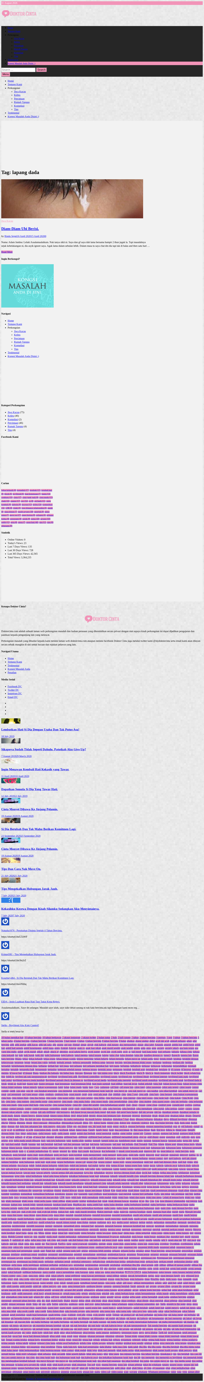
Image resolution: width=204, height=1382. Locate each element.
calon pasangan (153, 1087)
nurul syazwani (79, 1243)
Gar (3, 1137)
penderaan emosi (28, 1254)
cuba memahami (144, 1108)
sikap (104, 1300)
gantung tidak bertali (190, 1133)
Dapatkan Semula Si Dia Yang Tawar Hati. (29, 789)
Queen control (8, 1275)
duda (176, 1122)
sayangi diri (58, 1290)
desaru (188, 1115)
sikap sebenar (171, 1300)
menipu (103, 1229)
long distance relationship (34, 508)
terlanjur (110, 1343)
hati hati (85, 1144)
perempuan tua (8, 1261)
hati (38, 1144)
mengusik (94, 1229)
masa (3, 1215)
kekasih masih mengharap (71, 1183)
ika (69, 1151)
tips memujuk (148, 1357)
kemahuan (11, 1186)
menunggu (136, 1229)
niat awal (191, 1240)
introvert (184, 1155)
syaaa (64, 1314)
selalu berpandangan (145, 1293)
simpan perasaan (17, 1304)
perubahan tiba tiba (130, 1265)
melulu (149, 1222)
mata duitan (82, 1222)
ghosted (50, 1137)
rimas (147, 1279)
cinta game (51, 1098)
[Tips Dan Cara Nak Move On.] (10, 862)
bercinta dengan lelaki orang (137, 1062)
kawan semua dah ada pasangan (67, 1172)
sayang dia (176, 1286)
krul (76, 1194)
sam (59, 1286)
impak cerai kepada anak (130, 1151)
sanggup (107, 1286)
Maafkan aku (79, 1204)
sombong (73, 1304)
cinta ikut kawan (114, 1098)
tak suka (158, 1329)
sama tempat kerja (77, 1286)
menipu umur (114, 1229)
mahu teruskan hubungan (141, 1208)
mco (114, 1222)
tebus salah (55, 1336)
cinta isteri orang (144, 1098)
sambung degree (94, 1286)
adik (12, 1044)
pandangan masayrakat (65, 1247)
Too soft (91, 1364)
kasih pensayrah (160, 1169)
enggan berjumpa (136, 1126)
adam (189, 1041)
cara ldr (29, 1091)
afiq (54, 1044)
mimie (48, 1233)
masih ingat (53, 1219)
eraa (175, 1126)
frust (17, 1133)
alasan (140, 1044)
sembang (94, 1297)
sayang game (189, 1286)
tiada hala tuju (70, 1346)
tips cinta (30, 1357)
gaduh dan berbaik (86, 1133)
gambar (116, 1133)
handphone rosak (127, 1140)
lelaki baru (123, 1197)
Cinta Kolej (187, 1098)
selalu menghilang (178, 1293)
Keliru (17, 42)
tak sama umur (111, 1329)
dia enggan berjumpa (52, 1119)
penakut (140, 1250)
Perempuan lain (164, 1258)
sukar (161, 1311)
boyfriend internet (159, 1076)
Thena (59, 1346)
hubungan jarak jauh (140, 1147)
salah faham (189, 1282)
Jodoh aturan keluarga (46, 1165)
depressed (126, 1115)
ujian (167, 1368)
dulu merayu (49, 1126)
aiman (83, 1044)
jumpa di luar (117, 1165)
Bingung (88, 1073)
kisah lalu (145, 1190)
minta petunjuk (142, 1233)
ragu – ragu (22, 1275)
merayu (188, 1229)
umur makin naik (31, 1371)
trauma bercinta (109, 1364)
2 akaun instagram (71, 1037)
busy (91, 1087)
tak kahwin (142, 1318)
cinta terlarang (195, 1101)
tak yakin (26, 1332)
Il (117, 1151)
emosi (116, 1126)
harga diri (187, 1140)
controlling (54, 1108)
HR (93, 1147)
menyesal (147, 1229)
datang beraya (28, 1115)
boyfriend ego (125, 1076)
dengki (92, 1115)
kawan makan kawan (12, 1172)
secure (135, 1290)
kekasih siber (136, 1183)
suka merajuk (92, 1311)
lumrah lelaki (29, 1204)
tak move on (25, 1325)
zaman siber (194, 1371)
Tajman (116, 1314)
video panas (117, 1371)
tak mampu (189, 1322)
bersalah (14, 1069)
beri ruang (114, 1066)
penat (147, 1250)
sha (43, 1300)
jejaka (190, 1162)
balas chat (114, 1055)
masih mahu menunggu (92, 1219)
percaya (71, 1258)
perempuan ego (148, 1258)
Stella (163, 1304)
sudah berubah (140, 1307)
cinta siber (133, 1101)
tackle (109, 1314)
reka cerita (24, 1279)
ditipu (85, 1122)
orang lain (142, 1243)
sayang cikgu (164, 1286)
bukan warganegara (47, 1087)
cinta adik (143, 1094)
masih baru (177, 1215)
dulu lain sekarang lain (31, 1126)
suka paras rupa (107, 1311)
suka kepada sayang (75, 1311)
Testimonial (13, 60)
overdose (164, 1243)
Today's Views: (16, 543)
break (4, 1083)
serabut (125, 1297)
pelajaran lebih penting (100, 1250)
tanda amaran (102, 1332)
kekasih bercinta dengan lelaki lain (157, 1176)
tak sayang (124, 1329)
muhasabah (125, 1236)
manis (149, 1211)
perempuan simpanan (183, 1258)
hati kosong (106, 1144)
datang (17, 1115)
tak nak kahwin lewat (112, 1325)
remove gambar (64, 1279)
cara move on (120, 1091)
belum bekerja (101, 1058)
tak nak (65, 1325)
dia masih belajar (93, 1119)
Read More (7, 252)
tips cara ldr (196, 1354)
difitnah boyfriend (179, 1119)
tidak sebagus (44, 1354)
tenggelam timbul (49, 1339)
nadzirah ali (18, 1240)
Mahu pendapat (67, 1208)
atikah (40, 1051)
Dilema (12, 1122)
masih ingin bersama (69, 1219)
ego (24, 501)
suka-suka (152, 1311)
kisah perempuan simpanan (164, 1190)
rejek (16, 1279)
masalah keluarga (82, 1215)
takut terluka (89, 1332)
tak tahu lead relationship (184, 1329)
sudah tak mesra (188, 1307)
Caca (96, 1087)
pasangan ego (130, 1247)
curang (15, 501)
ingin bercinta (182, 1151)
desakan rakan (177, 1115)
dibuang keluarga (144, 1119)
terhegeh (136, 1339)
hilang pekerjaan (49, 1147)
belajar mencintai (85, 1058)
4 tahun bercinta (38, 1041)
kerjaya (185, 1186)
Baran (196, 1055)
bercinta (119, 1062)
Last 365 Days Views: (19, 553)
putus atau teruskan (114, 1272)
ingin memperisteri (92, 1155)
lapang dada (7, 1197)
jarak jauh (40, 1162)
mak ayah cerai (28, 1211)
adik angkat (20, 1044)
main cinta (165, 1208)
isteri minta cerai (47, 1158)
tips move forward (45, 1361)
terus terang (181, 1343)
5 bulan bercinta (55, 1041)
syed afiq (81, 1314)
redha (4, 1279)
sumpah (5, 1314)
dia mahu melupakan (73, 1119)
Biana (36, 1073)
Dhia (21, 1119)
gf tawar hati (39, 1137)
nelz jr (164, 1240)
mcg (109, 1222)
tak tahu (167, 1329)
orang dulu (118, 1243)
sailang (158, 1282)
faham (72, 1130)
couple (64, 1108)
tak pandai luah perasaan (180, 1325)
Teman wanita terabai (16, 1339)
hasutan (32, 1144)
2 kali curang (124, 1037)
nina (32, 1243)
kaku (98, 1169)
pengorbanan (89, 1254)
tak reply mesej (81, 1329)
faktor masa (81, 1130)
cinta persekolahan (118, 1101)
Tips (16, 56)
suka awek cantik (25, 1311)
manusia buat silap (162, 1211)
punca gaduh (48, 1272)
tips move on (61, 1361)
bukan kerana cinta (192, 1083)
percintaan (81, 1258)
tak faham (121, 1318)
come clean (151, 1105)
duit (17, 1126)
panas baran (30, 1247)
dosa (152, 1122)
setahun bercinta (178, 1297)
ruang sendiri (46, 1282)
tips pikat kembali (130, 1361)
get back (40, 501)
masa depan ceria (44, 1215)
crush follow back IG (91, 1108)
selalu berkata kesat (124, 1293)
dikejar (4, 1122)
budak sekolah (145, 1083)
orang (109, 1243)
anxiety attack (172, 1048)
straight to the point (176, 1304)
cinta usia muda (9, 1105)
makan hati (63, 1211)
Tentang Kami (14, 31)
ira (197, 1155)
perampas (131, 1254)
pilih (156, 1265)
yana (179, 1371)
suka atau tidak (8, 1311)
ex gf (9, 1130)
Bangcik (175, 1055)
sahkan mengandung (143, 1282)
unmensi (65, 1371)
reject (10, 1279)
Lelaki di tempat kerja (173, 1197)
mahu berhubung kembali (137, 1204)
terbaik (96, 1339)
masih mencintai (113, 1219)
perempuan (134, 1258)
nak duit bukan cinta (78, 1240)
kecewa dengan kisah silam (127, 1172)
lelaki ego (190, 1197)
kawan (182, 1169)
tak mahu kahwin (115, 1322)
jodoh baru (63, 1165)
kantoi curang (127, 1169)
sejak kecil (38, 1293)
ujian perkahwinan (180, 1368)
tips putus (144, 1361)
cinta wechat (45, 1105)
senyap (117, 1297)
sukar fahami (188, 1311)
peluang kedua (128, 1250)
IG (50, 1151)
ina (158, 1151)
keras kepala (153, 1186)
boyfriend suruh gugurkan (145, 1080)
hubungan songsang (192, 1147)
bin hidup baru (67, 1073)
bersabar (5, 1069)
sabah (119, 1282)
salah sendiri (26, 1286)
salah (179, 1282)
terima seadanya (189, 1339)
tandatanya (115, 1332)
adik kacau (32, 1044)
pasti (42, 1250)
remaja (45, 1279)
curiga (26, 1112)
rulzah (63, 1282)
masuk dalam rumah (66, 1222)
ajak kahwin (100, 1044)
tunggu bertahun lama (28, 1368)
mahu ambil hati (95, 1204)
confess (188, 1105)
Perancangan (143, 1254)
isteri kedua (32, 1158)
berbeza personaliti (81, 1062)
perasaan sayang (15, 1258)
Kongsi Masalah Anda (19, 669)
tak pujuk (55, 1329)
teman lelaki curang (148, 1336)
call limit (114, 1087)
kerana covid (139, 1186)
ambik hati (177, 1044)
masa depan (10, 511)
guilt (178, 1137)
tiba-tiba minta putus (190, 1346)
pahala (197, 1243)
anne (154, 1048)
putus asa (99, 1272)
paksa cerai (6, 1247)
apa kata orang (186, 1048)
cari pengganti (14, 1094)
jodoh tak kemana (78, 1165)
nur (43, 1243)
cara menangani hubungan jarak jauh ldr (93, 1091)
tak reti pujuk (96, 1329)
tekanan (83, 1336)
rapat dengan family (170, 1275)
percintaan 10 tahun (97, 1258)
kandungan (107, 1169)
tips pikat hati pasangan (109, 1361)
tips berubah (183, 1354)
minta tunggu (182, 1233)
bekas (25, 1058)
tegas (63, 1336)
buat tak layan (130, 1083)
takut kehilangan (74, 1332)
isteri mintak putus (65, 1158)
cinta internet (129, 1098)
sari (147, 1286)
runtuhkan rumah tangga (92, 1282)
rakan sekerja (57, 1275)
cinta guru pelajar (84, 1098)
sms (44, 1304)
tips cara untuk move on (13, 1357)
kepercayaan (115, 1186)
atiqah (47, 1051)
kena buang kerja (67, 1186)
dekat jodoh (82, 1115)
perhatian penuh (62, 1261)
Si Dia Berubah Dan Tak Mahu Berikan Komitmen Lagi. (38, 829)
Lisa (157, 1201)
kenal (79, 1186)
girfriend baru (71, 1137)
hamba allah (78, 1140)
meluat (142, 1222)
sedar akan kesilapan (182, 1290)
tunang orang (176, 1364)
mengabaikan (172, 1226)
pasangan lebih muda (148, 1247)
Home (10, 28)
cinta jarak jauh (30, 497)
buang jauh (32, 1083)
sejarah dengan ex (53, 1293)
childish (117, 1094)
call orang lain (126, 1087)
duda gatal (185, 1122)
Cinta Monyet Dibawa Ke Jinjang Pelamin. (29, 809)
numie (38, 1243)
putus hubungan (150, 1272)
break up (11, 1083)
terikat (144, 1339)
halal (68, 1140)
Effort (70, 1126)
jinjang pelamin (9, 1165)
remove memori (99, 1279)
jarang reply (119, 1162)
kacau (153, 1165)
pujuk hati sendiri (178, 1268)
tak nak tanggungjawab (135, 1325)
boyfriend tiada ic (193, 1080)
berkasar (146, 1066)
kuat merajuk (124, 1194)
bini (95, 1073)
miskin (197, 1233)
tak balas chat (161, 1314)
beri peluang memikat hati (96, 1066)
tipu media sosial (182, 1361)
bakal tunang (94, 1055)
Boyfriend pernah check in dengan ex (64, 1080)
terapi (69, 1339)
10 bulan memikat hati (12, 1037)
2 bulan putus (103, 1037)
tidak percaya (185, 1350)
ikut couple (83, 1151)
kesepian (194, 1186)
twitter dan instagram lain (101, 1368)
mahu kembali (51, 1208)
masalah (69, 1215)
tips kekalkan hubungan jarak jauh (116, 1357)
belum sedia (147, 1058)
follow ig (170, 1130)
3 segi (169, 1037)
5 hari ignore (70, 1041)
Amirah (64, 1048)
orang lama (153, 1243)
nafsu (27, 1240)
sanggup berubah (121, 1286)
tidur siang (114, 1354)
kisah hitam (133, 1190)
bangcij (167, 1055)
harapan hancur (160, 1140)
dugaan (11, 1126)
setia (14, 522)
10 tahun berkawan (52, 1037)
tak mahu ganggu (97, 1322)
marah (175, 1211)
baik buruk (29, 1055)
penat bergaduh (173, 1250)
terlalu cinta (85, 1343)
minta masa (129, 1233)
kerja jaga (176, 1186)
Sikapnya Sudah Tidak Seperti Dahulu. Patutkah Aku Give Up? (43, 749)
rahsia (42, 1275)
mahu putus (110, 1208)
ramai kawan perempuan (93, 1275)
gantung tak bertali (169, 1133)
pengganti (16, 519)
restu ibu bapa (122, 1279)
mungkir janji (177, 1236)
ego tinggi (82, 1126)
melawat (134, 1222)
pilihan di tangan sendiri (179, 1265)
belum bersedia (116, 1058)
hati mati (116, 1144)
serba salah (135, 1297)
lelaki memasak (13, 1201)
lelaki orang (27, 1201)
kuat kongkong (110, 1194)
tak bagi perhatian (144, 1314)
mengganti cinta (65, 1229)
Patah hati (50, 1250)
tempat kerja (34, 1339)
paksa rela (18, 1247)
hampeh (97, 1140)
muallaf (42, 1236)
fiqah (153, 1130)
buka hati (157, 1083)
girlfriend (82, 1137)
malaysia (124, 1211)
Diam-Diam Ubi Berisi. (20, 229)
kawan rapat (29, 1172)
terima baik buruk (157, 1339)
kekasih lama (50, 1183)
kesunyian (37, 1190)
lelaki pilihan (58, 1201)
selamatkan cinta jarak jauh (19, 1297)
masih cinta (41, 1219)
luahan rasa (16, 1204)
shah (48, 1300)
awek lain (105, 1051)
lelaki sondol (72, 1201)
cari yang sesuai (30, 1094)
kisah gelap (121, 1190)
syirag (89, 1314)
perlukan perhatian (49, 1265)
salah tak (37, 1286)
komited (5, 1194)
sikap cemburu (128, 1300)
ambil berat (188, 1044)
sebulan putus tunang (106, 1290)
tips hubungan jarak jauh (68, 1357)
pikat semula (147, 1265)
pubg (149, 1268)
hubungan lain (158, 1147)
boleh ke (10, 1076)
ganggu (156, 1133)
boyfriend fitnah (141, 1076)
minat (54, 1233)
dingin (29, 1122)
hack (43, 1140)
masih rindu (127, 1219)
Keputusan (127, 1186)
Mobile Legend (15, 1236)
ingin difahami (46, 1155)
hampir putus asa (109, 1140)
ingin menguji (109, 1155)
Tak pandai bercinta (157, 1325)
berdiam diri (178, 1062)
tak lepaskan (7, 1322)
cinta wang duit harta (28, 1105)
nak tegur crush (109, 1240)
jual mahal (93, 1165)
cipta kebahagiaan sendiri (112, 1105)
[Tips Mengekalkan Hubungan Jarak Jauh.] (10, 882)
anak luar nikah (93, 1048)
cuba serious (171, 1108)
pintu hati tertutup (78, 1268)
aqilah (20, 1051)
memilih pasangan (35, 1226)
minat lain (63, 1233)
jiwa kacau (22, 1165)
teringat (32, 1343)
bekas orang (49, 1058)
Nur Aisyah (51, 1243)
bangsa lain (186, 1055)
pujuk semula (194, 1268)
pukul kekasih (15, 1272)
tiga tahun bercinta (150, 1354)
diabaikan (107, 1119)
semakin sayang (82, 1297)
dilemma (21, 1122)
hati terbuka (127, 1144)
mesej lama (21, 1233)
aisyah (90, 1044)
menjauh (126, 1229)
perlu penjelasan (31, 1265)
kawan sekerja (43, 1172)
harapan (147, 1140)
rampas (123, 1275)
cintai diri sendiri (90, 1105)
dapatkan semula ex (189, 1112)
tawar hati (32, 522)
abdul (152, 1041)
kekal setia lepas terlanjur (55, 1176)
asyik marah (30, 1051)
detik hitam (13, 1119)
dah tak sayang (145, 1112)
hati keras (94, 1144)
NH (184, 1240)
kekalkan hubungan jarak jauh (84, 1176)
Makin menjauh (105, 1211)
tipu (50, 522)
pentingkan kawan (116, 1254)
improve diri (150, 1151)
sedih (5, 522)
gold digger (153, 1137)
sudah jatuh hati (156, 1307)
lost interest (191, 1201)
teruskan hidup (18, 1346)
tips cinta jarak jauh (45, 1357)
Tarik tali (162, 1332)
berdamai (157, 1062)
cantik (12, 1091)
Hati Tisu (152, 1144)
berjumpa (125, 1066)
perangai (154, 1254)
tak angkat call (127, 1314)
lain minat (165, 1194)
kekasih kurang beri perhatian (16, 1183)
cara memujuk (65, 1091)
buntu (46, 494)
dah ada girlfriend (47, 1112)
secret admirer (125, 1290)
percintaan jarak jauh (117, 1258)
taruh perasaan (189, 1332)
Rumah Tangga (21, 49)
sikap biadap (114, 1300)
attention (63, 1051)
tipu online (197, 1361)
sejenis (84, 1293)
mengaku (193, 1226)
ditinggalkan (54, 1122)
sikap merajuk (156, 1300)
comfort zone (164, 1105)
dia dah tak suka (33, 1119)
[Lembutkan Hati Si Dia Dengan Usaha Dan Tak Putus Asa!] (10, 722)
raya (183, 1275)
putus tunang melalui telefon (186, 1272)
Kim (113, 1190)
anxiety (160, 1048)
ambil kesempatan (33, 1048)
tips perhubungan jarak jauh (83, 1361)
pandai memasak (44, 1247)
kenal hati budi (90, 1186)
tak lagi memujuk (173, 1318)
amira (57, 1048)
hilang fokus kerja (186, 1144)
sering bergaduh (149, 1297)
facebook (63, 1130)
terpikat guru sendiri (134, 1343)
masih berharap (9, 1219)
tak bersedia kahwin (21, 1318)
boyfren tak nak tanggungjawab (31, 1076)
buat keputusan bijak (81, 1083)
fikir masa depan (141, 1130)
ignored (63, 1151)
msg (35, 1236)
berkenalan (166, 1066)
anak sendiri (127, 1048)
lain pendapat (177, 1194)
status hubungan (103, 1304)
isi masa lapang (13, 1158)
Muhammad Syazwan (108, 1236)
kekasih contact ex (80, 1179)
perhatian (49, 1261)
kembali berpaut (34, 1186)
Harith (24, 1144)
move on (15, 515)
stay (158, 1304)
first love (160, 1130)
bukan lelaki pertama (11, 1087)
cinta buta (6, 1098)
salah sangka (12, 1286)
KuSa (157, 1194)
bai (16, 1055)
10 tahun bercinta (33, 1037)
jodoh (32, 1165)
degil (73, 1115)
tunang (165, 1364)
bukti (60, 1087)
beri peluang (76, 1066)
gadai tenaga (44, 1133)
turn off (75, 1368)
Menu (6, 74)
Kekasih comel (63, 1179)
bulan (66, 1087)
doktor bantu (100, 1122)
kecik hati (147, 1172)
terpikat (119, 1343)
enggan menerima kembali (159, 1126)
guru (192, 1137)
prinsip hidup (130, 1268)
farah (111, 1130)
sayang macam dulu (11, 1290)
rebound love (192, 1275)
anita (143, 1048)
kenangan (103, 1186)
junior (146, 1165)
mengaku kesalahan (11, 1229)
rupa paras (110, 1282)
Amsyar (72, 1048)
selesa (47, 1297)
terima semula (8, 1343)
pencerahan (187, 1250)
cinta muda (46, 497)
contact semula (16, 1108)
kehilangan (183, 1172)
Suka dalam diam (55, 1311)
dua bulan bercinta (164, 1122)
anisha (137, 1048)
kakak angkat (62, 1169)
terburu (116, 1339)
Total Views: (14, 557)
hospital (87, 1147)
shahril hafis (57, 1300)
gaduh (73, 1133)
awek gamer (94, 1051)
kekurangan (163, 1183)
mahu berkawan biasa (177, 1204)
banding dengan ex (153, 1055)
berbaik (52, 1062)
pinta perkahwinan (59, 1268)
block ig (149, 1073)
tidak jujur (92, 1350)
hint (76, 1147)
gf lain (29, 1137)
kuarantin (83, 1194)
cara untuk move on (188, 1091)
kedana (155, 1172)
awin (125, 1051)
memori (49, 1226)
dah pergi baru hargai (127, 1112)
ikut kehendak (109, 1151)
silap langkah (184, 1300)
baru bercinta (7, 1058)
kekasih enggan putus (101, 1179)
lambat (197, 1194)
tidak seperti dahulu (76, 1354)
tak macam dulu (22, 1322)
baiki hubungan (52, 1055)
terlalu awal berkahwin (67, 1343)
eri (179, 1126)
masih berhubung (26, 1219)
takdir (56, 1332)
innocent (150, 1155)
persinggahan (91, 1265)
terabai (62, 1339)
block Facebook (128, 1073)
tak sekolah (136, 1329)
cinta (17, 497)
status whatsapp (119, 1304)
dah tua (157, 1112)
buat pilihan (117, 1083)
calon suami (185, 1087)
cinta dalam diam (20, 1098)
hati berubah (47, 1144)
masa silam (59, 1215)
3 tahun (176, 1037)
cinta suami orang (161, 1101)
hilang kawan (15, 1147)
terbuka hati (106, 1339)
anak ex (81, 1048)
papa (120, 1247)
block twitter (177, 1073)
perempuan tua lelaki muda (30, 1261)
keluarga (186, 1183)
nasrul (142, 1240)
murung (195, 1236)
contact (4, 1108)
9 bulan (122, 1041)
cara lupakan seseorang (45, 1091)
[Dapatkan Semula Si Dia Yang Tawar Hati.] (10, 782)
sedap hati (166, 1290)
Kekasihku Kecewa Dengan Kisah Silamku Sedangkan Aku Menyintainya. (50, 908)
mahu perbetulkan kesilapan (89, 1208)
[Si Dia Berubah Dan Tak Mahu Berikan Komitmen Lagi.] (10, 822)
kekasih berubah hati (44, 1179)
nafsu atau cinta (38, 1240)
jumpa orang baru (133, 1165)
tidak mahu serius (125, 1350)
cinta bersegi (166, 1094)
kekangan (104, 1176)
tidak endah (80, 1350)
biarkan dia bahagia (49, 1073)
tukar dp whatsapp (152, 1364)
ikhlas (74, 1151)
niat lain (13, 1243)
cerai (90, 1094)
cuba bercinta (114, 1108)
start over (89, 1304)
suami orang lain (93, 1307)
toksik (43, 1364)
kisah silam (183, 1190)
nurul (69, 1243)
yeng (184, 1371)
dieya (166, 1119)
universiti (45, 1371)
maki (71, 1211)
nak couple (62, 1240)
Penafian (12, 672)
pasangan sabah (167, 1247)
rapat (157, 1275)
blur (3, 1076)
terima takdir (22, 1343)
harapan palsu (175, 1140)
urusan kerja (76, 1371)
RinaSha (154, 1279)
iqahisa (192, 1155)
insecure (164, 1155)
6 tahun (81, 1041)
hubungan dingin (120, 1147)
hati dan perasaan (72, 1144)
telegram (119, 1336)
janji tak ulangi (189, 1158)
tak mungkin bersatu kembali (47, 1325)
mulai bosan (150, 1236)
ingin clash (32, 1155)
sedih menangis (25, 1293)
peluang (41, 515)
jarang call (80, 1162)
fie (131, 1130)
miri (192, 1233)
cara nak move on (137, 1091)
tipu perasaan (8, 1364)
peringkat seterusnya (81, 1261)
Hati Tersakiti (141, 1144)
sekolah (105, 1293)
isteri (24, 1158)
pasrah (36, 1250)
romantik (187, 1279)
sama (64, 1286)
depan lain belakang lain (108, 1115)
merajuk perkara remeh (172, 1229)
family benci (102, 1130)
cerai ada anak (100, 1094)
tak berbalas (190, 1314)
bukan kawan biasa (172, 1083)
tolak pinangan (79, 1364)
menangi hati (87, 1226)
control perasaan (40, 1108)
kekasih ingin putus (172, 1179)
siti (39, 1304)
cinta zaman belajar (62, 1105)
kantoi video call (142, 1169)
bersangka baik (26, 1069)
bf (169, 1069)
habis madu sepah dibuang (27, 1140)
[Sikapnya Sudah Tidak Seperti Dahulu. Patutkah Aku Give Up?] (10, 742)
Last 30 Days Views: (18, 550)
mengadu (184, 1226)
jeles (196, 1162)
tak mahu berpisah (79, 1322)
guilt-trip (185, 1137)
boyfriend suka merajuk (119, 1080)
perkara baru (152, 1261)
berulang (163, 1069)
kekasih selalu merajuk (118, 1183)
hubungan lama (173, 1147)
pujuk (26, 519)
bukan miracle (30, 1087)
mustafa (5, 1240)
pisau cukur (93, 1268)
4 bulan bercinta (22, 1041)
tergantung (126, 1339)
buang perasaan (46, 1083)
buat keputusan (33, 494)
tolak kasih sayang (61, 1364)
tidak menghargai (143, 1350)
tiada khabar (105, 1346)
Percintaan (18, 45)
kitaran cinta (196, 1190)
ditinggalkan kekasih (71, 1122)
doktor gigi (125, 1122)
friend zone (181, 1130)
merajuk (39, 511)
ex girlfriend (19, 1130)
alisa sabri (149, 1044)
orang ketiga (28, 515)
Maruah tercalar (193, 1211)
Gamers (148, 1133)
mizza (4, 1236)
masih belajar (190, 1215)
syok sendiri (99, 1314)
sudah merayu (172, 1307)
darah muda (7, 1115)
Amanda (159, 1044)
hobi (80, 1147)
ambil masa (48, 1048)
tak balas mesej (175, 1314)
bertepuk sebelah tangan (69, 1069)
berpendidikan (180, 1066)
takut (62, 1332)
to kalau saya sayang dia (27, 1364)
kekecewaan (150, 1183)
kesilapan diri (25, 1190)
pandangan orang (86, 1247)
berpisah (192, 1066)
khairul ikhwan (69, 1190)
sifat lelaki (96, 1300)
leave (68, 1197)
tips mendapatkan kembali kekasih (18, 1361)
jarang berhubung (66, 1162)
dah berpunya (63, 1112)
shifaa (81, 1300)
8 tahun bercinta (110, 1041)
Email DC (13, 697)
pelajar (84, 1250)
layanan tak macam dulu (46, 1197)
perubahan (115, 1265)
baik (21, 1055)
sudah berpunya (125, 1307)
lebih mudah (105, 1197)
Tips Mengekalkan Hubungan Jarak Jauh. (29, 888)
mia (36, 1233)
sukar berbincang (172, 1311)
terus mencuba (167, 1343)
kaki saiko (90, 1169)
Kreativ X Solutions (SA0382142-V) (45, 1378)
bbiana (18, 1058)
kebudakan (99, 1172)
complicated (178, 1105)
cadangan (104, 1087)
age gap (68, 1044)
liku (147, 1201)
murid (187, 1236)
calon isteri (139, 1087)
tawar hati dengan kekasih (36, 1336)
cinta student (145, 1101)
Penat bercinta (158, 1250)
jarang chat (91, 1162)
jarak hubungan (26, 1162)
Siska (35, 1304)
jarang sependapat (134, 1162)
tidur (105, 1354)
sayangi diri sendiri (73, 1290)
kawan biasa (192, 1169)
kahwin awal (170, 1165)
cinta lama (11, 1101)
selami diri (38, 1297)
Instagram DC (15, 693)
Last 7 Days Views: (18, 546)
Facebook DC (15, 686)
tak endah (110, 1318)
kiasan (81, 1190)
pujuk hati (164, 1268)
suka (198, 1307)
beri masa (64, 1066)
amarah (167, 1044)
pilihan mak (43, 1268)
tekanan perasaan (96, 1336)
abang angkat (142, 1041)
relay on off (36, 1279)
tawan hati (6, 1336)
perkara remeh (166, 1261)
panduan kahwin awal (106, 1247)
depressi (136, 1115)
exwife (55, 1130)
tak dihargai (84, 1318)
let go (142, 1201)
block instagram (162, 1073)
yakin (173, 1371)
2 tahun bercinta (147, 1037)
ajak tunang (113, 1044)
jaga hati (121, 1158)
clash (5, 501)
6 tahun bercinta (93, 1041)
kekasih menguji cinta (95, 1183)
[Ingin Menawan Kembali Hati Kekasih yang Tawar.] (10, 762)
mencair (150, 1226)
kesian (4, 1190)
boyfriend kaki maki (178, 1076)
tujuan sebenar (135, 1364)
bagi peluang (164, 1051)
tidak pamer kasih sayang (165, 1350)
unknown (55, 1371)
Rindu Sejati (10, 236)
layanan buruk (26, 1197)
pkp (106, 1268)
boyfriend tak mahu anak (170, 1080)
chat (110, 1094)
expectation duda (42, 1130)
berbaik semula (64, 1062)
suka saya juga (139, 1311)
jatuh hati (148, 1162)
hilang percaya (65, 1147)
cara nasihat (152, 1091)
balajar (105, 1055)
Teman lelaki (130, 1336)
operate (102, 1243)
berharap (42, 1066)
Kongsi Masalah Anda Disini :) (21, 63)
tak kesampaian (156, 1318)
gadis (54, 1133)
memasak (182, 1222)
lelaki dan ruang (137, 1197)
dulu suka (61, 1126)
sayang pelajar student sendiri (36, 1290)
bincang (79, 1073)
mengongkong (81, 1229)
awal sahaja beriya (78, 1051)
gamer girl (138, 1133)
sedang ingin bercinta (150, 1290)
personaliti (104, 1265)
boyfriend (18, 494)
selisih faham (66, 1297)
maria (181, 1211)
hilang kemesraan (32, 1147)
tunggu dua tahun (49, 1368)
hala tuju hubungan (56, 1140)
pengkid (78, 1254)
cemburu (7, 497)
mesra (30, 1233)
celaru (41, 1094)
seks (112, 1293)
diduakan (158, 1119)
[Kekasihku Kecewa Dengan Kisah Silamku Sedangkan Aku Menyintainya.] (10, 902)
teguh (70, 1336)
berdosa (189, 1062)
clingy (134, 1105)
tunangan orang (9, 1368)
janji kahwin (175, 1158)
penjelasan (101, 1254)
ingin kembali (75, 1155)
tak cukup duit (70, 1318)
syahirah (71, 1314)
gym (11, 1140)
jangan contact (156, 1158)
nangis (127, 1240)
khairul (57, 1190)
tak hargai (131, 1318)
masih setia (6, 1222)
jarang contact (105, 1162)
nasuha (148, 1240)
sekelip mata (95, 1293)
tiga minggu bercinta (130, 1354)
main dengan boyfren (182, 1208)
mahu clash (23, 1208)
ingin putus (122, 1155)
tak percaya (26, 1329)
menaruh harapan (113, 1226)
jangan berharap (140, 1158)
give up (143, 1137)
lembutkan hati (94, 1201)
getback (19, 1137)
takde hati (48, 1332)
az (129, 1051)
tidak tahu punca (94, 1354)
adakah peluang (178, 1041)
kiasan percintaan (93, 1190)
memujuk (58, 1226)
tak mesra (14, 1325)
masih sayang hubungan (160, 1219)
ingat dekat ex (167, 1151)
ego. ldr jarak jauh (97, 1126)
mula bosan (137, 1236)
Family (91, 1130)
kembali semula (50, 1186)
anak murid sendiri (111, 1048)
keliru (37, 504)
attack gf (54, 1051)
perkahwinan (98, 1261)
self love (55, 1297)
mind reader (74, 1233)
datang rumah (42, 1115)
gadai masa (32, 1133)
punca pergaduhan (65, 1272)
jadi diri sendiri (96, 1158)
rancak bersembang (137, 1275)
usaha (97, 1371)
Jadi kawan (110, 1158)
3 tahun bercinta (189, 1037)
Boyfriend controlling (89, 1076)
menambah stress (71, 1226)
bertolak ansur (105, 1069)
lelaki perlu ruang (43, 1201)
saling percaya (49, 1286)
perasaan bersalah (178, 1254)
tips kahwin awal (89, 1357)
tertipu (156, 1343)
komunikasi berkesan (43, 1194)
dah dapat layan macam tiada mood (88, 1112)
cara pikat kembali (168, 1091)
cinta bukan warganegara (185, 1094)
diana (132, 1119)
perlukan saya (66, 1265)
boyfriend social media (95, 1080)
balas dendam (127, 1055)
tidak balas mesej (9, 1350)
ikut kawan (95, 1151)
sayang (45, 519)
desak (155, 1115)
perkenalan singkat (183, 1261)
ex (31, 501)
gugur (162, 1137)
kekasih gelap (120, 1179)
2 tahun (135, 1037)
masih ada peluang (142, 1215)
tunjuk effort (64, 1368)
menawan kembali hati (134, 1226)
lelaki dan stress (154, 1197)
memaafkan (171, 1222)
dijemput (192, 1119)
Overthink (175, 1243)
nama (120, 1240)
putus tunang (165, 1272)
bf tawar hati (15, 1073)
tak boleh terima (54, 1318)
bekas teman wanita (66, 1058)
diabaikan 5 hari (121, 1119)
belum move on (132, 1058)
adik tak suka (45, 1044)
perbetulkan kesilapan (56, 1258)
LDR (8, 508)
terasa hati (87, 1339)
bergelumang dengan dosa (24, 1066)
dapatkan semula (170, 1112)
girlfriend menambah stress (125, 1137)
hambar (88, 1140)
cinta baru (154, 1094)
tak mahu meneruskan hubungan (141, 1322)
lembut (82, 1201)
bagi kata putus (149, 1051)
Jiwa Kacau (19, 38)
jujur (108, 1165)
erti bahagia (187, 1126)
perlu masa (16, 1265)
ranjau (151, 1275)
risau (179, 1279)
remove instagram (82, 1279)
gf (24, 1137)
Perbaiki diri (38, 1258)
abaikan (131, 1041)
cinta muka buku (81, 1101)
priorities (142, 1268)
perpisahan (78, 1265)
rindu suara (171, 1279)
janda (128, 1158)
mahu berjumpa (158, 1204)
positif (120, 1268)
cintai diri (77, 1105)
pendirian (42, 1254)
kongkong (60, 1194)
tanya (141, 1332)
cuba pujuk (158, 1108)
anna (148, 1048)
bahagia (175, 1051)
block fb (140, 1073)
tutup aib (83, 1368)
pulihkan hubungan (32, 1272)
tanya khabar (151, 1332)
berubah (35, 490)
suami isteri (53, 1307)
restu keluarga (137, 1279)
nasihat (134, 1240)
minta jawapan (103, 1233)
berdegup (167, 1062)
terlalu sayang (99, 1343)
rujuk (56, 1282)
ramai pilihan (112, 1275)
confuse (197, 1105)
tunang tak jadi (190, 1364)
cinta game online (66, 1098)
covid (71, 1108)
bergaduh (23, 490)
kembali (21, 1186)
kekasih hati (133, 1179)
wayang (133, 1371)
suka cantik (40, 1311)
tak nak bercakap (78, 1325)
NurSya (62, 1243)
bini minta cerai (105, 1073)
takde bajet (37, 1332)
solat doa (63, 1304)
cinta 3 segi (132, 1094)
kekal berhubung (34, 1176)
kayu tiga (88, 1172)
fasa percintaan (122, 1130)
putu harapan (81, 1272)
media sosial (123, 1222)
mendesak (160, 1226)
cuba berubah (128, 1108)
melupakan (158, 1222)
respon (111, 1279)
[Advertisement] (75, 143)
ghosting (59, 1137)
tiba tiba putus (155, 1346)
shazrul (74, 1300)
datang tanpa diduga (60, 1115)
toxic (98, 1364)
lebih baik (76, 1197)
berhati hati (53, 1066)
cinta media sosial (38, 1101)
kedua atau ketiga (169, 1172)
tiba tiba (143, 1346)
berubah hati (152, 1069)
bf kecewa (186, 1069)
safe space (128, 1282)
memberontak (19, 1226)
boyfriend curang (109, 1076)
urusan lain (88, 1371)
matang (92, 1222)
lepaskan (134, 1201)
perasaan (164, 1254)
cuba (104, 1108)
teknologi (110, 1336)
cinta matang (22, 1101)
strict (9, 1307)
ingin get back (61, 1155)
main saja (16, 1211)
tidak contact (67, 1350)
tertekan (148, 1343)
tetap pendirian (47, 1346)
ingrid (142, 1155)
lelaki (17, 508)
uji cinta (148, 1368)
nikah (21, 1243)
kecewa (27, 504)
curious (33, 1112)
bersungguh (41, 1069)
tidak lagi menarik (107, 1350)
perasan (28, 1258)
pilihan (162, 1265)
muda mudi (52, 1236)
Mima (41, 1233)
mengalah (26, 1229)
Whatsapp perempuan (159, 1371)
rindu (162, 1279)
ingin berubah (19, 1155)
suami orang (78, 1307)
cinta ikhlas (99, 1098)
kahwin (16, 504)
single (29, 1304)
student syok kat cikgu (23, 1307)
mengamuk (37, 1229)
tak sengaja (147, 1329)
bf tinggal (27, 1073)
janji (166, 1158)
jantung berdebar (9, 1162)
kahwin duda (184, 1165)
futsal (23, 1133)
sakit (164, 1282)
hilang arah (170, 1144)
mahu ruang (122, 1208)
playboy (112, 1268)
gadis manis (63, 1133)
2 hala (114, 1037)
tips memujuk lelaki (193, 1357)
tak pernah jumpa (41, 1329)
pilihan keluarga (29, 1268)
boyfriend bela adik (67, 1076)
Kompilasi (18, 53)
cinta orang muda (99, 1101)
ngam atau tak (175, 1240)
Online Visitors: (16, 539)
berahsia (177, 1058)
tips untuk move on (159, 1361)
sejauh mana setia (72, 1293)
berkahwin (135, 1066)
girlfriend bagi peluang (99, 1137)
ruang (15, 1282)
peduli (59, 1250)
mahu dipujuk (37, 1208)
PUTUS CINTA (133, 1272)
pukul (4, 1272)
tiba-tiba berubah (170, 1346)
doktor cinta (113, 1122)
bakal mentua (81, 1055)
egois (109, 1126)
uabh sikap (120, 1368)
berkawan (155, 1066)
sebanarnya (89, 1290)
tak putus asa (66, 1329)
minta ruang (169, 1233)
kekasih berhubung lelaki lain (19, 1179)
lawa (16, 1197)
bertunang (118, 1069)
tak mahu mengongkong (170, 1322)
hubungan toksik (9, 1151)
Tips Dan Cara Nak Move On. (21, 869)
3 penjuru (161, 1037)
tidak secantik (58, 1354)
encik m (123, 1126)
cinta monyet (54, 1101)
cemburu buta (61, 1094)
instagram (174, 1155)
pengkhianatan (65, 1254)
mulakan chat (163, 1236)
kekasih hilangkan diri (151, 1179)
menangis (99, 1226)
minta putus (157, 1233)
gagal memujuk (103, 1133)
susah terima (54, 1314)
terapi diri (77, 1339)
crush (77, 1108)
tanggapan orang (129, 1332)
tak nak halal (94, 1325)
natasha (156, 1240)
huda (21, 1151)
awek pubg (116, 1051)
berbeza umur (99, 1062)
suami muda (65, 1307)
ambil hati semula (14, 1048)
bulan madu (76, 1087)
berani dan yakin (39, 1062)
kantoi (116, 1169)
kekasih (114, 1176)
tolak (49, 1364)
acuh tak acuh (162, 1041)
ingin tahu (133, 1155)
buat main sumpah (101, 1083)
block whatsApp (192, 1073)
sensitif (110, 1297)
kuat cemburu (95, 1194)
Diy (91, 1122)
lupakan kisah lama (62, 1204)
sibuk (88, 1300)
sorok (81, 1304)
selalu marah (162, 1293)
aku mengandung (128, 1044)
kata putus (173, 1169)
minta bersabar (88, 1233)
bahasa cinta (186, 1051)
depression (146, 1115)
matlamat (101, 1222)
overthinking (186, 1243)
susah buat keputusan (36, 1314)
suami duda (41, 1307)
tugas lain (122, 1364)
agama (60, 1044)
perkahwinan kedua (116, 1261)
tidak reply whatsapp (26, 1354)
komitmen (15, 1194)
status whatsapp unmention (141, 1304)
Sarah (133, 1286)
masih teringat (20, 1222)
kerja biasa (165, 1186)
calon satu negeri (170, 1087)
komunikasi (26, 1194)
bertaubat (52, 1069)
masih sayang (25, 511)
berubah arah (138, 1069)
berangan (19, 1062)
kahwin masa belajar (30, 1169)
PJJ (101, 1268)
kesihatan (13, 1190)
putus (35, 519)
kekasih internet (190, 1179)
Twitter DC (13, 690)
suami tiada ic (109, 1307)
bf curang (175, 1069)
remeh (53, 1279)
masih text (33, 1222)
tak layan (197, 1318)
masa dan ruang (15, 1215)
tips (42, 522)
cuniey (181, 1108)
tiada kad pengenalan (88, 1346)
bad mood (136, 1051)
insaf (157, 1155)
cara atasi (20, 1091)
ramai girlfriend (72, 1275)
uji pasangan (158, 1368)
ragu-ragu (33, 1275)
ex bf (3, 1130)
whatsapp (6, 526)
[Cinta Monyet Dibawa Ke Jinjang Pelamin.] (10, 802)
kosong (69, 1194)
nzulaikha (93, 1243)
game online (126, 1133)
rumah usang (72, 1282)
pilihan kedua (13, 1268)
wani (126, 1371)
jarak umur (51, 1162)
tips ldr (137, 1357)
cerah (84, 1094)
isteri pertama (81, 1158)
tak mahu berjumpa (59, 1322)
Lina (152, 1201)
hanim (140, 1140)
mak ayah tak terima (47, 1211)
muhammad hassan (86, 1236)
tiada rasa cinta (119, 1346)
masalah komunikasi (122, 1215)
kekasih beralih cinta (128, 1176)
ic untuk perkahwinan (37, 1151)
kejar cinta (20, 1176)
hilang (161, 1144)
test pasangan (33, 1346)
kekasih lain (38, 1183)
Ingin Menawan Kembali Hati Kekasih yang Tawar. (35, 769)
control (28, 1108)
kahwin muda (48, 1169)
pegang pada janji (72, 1250)
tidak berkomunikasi (29, 1350)
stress (22, 522)
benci (156, 1058)
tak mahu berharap (40, 1322)
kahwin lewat (12, 1169)
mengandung (50, 1229)
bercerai (110, 1062)
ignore (55, 1151)
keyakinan (48, 1190)
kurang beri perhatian (142, 1194)
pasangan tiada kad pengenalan (17, 1250)
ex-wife (29, 1130)
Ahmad (76, 1044)
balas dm (138, 1055)
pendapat (15, 1254)
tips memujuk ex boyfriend (168, 1357)
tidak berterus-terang (50, 1350)
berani (27, 1062)
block (8, 494)
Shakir (67, 1300)
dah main (111, 1112)
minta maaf (117, 1233)
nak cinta (51, 1240)
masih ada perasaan (162, 1215)
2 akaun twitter (88, 1037)
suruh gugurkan (18, 1314)
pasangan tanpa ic (185, 1247)
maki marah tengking (85, 1211)
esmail (196, 1126)
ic (25, 1151)
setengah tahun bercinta (24, 1300)
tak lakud (187, 1318)
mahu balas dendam (113, 1204)
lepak (105, 1201)
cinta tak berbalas (179, 1101)
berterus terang (89, 1069)
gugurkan (170, 1137)
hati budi (58, 1144)
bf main (196, 1069)
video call (105, 1371)
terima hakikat (174, 1339)
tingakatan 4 (166, 1354)
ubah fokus (137, 1368)
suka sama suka (123, 1311)
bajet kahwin (67, 1055)
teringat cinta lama (46, 1343)
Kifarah (106, 1190)
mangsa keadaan (137, 1211)
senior (103, 1297)
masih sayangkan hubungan (187, 1219)
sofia (48, 1304)
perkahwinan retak (135, 1261)
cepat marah (75, 1094)
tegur (75, 1336)
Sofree (55, 1304)
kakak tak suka (76, 1169)
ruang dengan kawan (28, 1282)
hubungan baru (103, 1147)
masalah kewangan (101, 1215)
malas (116, 1211)
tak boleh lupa (38, 1318)
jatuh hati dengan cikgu (165, 1162)
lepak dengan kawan (118, 1201)
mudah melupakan (67, 1236)
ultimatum (17, 1371)
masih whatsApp (46, 1222)
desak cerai (164, 1115)
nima (26, 1243)
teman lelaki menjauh (169, 1336)
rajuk (47, 1275)
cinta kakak (175, 1098)
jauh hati (182, 1162)
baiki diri (39, 1055)
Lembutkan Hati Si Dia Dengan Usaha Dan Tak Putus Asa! (40, 729)
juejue (102, 1165)
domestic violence (140, 1122)
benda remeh (166, 1058)
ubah (128, 1368)
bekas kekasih (8, 490)
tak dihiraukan (97, 1318)
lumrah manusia (44, 1204)
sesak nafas (163, 1297)
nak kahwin (95, 1240)
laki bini (189, 1194)
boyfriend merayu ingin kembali (29, 1080)
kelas (172, 1183)
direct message (40, 1122)
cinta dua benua (37, 1098)
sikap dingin (142, 1300)
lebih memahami (90, 1197)
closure (142, 1105)
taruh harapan (175, 1332)
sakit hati (172, 1282)
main (157, 1208)
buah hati (21, 1083)
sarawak (141, 1286)
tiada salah (133, 1346)
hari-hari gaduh (13, 1144)
